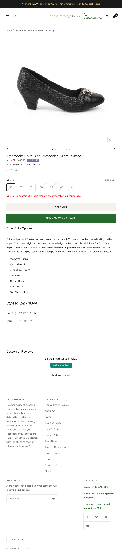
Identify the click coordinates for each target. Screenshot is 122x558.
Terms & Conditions (55, 447)
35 (11, 187)
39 (51, 187)
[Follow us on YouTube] (87, 525)
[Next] (114, 149)
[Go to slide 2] (55, 149)
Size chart (110, 179)
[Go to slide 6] (66, 149)
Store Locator (52, 453)
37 (31, 187)
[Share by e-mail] (31, 321)
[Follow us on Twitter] (96, 517)
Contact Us (51, 471)
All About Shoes (53, 465)
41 (72, 187)
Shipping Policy (53, 423)
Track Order (51, 441)
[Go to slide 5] (63, 149)
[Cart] (114, 16)
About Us (50, 410)
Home (9, 30)
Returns (76, 16)
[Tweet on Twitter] (25, 321)
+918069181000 (93, 18)
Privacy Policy (52, 435)
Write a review (61, 365)
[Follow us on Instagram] (105, 517)
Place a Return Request (57, 404)
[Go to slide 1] (52, 149)
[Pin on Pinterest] (20, 321)
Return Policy (52, 429)
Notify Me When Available (61, 218)
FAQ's (48, 416)
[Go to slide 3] (58, 149)
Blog (47, 459)
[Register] (53, 498)
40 (61, 187)
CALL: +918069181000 (95, 487)
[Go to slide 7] (69, 149)
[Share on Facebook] (16, 321)
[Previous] (7, 149)
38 (41, 187)
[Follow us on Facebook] (87, 517)
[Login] (107, 16)
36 (21, 187)
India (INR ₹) (14, 539)
